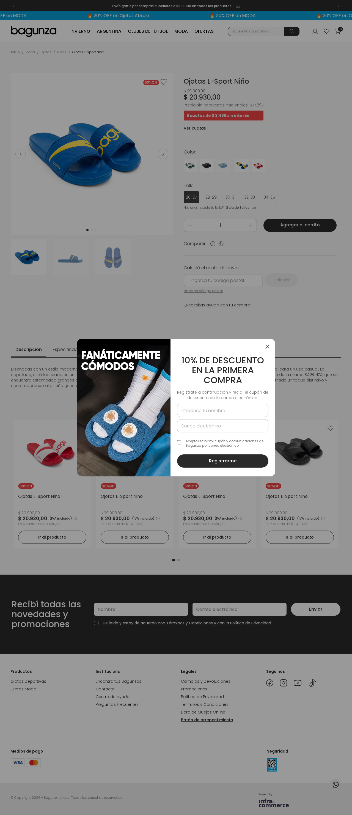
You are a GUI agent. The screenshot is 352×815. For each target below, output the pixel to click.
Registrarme (223, 461)
